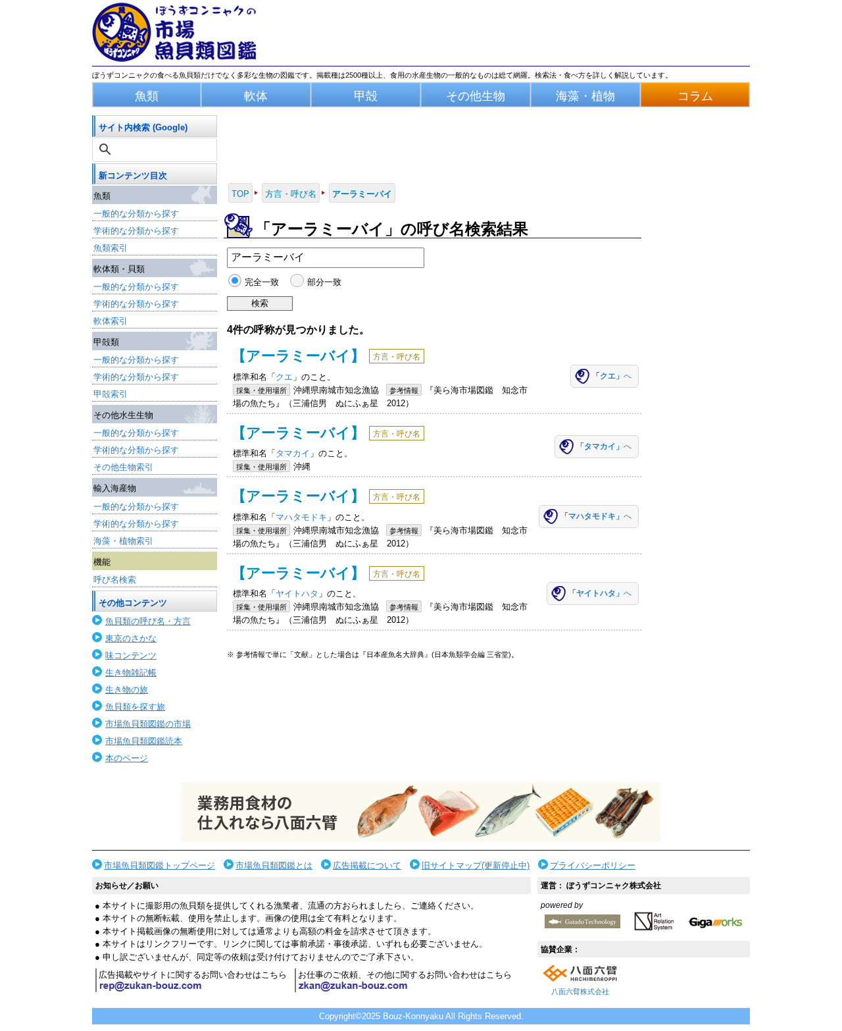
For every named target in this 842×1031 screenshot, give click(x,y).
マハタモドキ (301, 517)
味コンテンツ (131, 655)
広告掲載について (367, 865)
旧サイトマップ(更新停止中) (476, 865)
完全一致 (262, 282)
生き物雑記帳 (131, 672)
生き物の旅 (126, 690)
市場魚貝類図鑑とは (273, 865)
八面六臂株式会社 (580, 991)
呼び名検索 (114, 580)
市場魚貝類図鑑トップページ (159, 865)
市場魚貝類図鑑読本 (143, 741)
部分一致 (324, 282)
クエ (284, 377)
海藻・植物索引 (123, 541)
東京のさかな (131, 638)
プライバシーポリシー (592, 865)
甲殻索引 (110, 394)
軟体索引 (110, 321)
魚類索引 (110, 248)
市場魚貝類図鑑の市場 (148, 724)
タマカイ (293, 453)
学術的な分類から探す (136, 231)
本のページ (126, 758)
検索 (259, 303)
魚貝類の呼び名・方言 (148, 621)
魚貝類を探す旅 (135, 707)
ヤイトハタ (297, 593)
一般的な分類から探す (136, 214)
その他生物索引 (123, 467)
